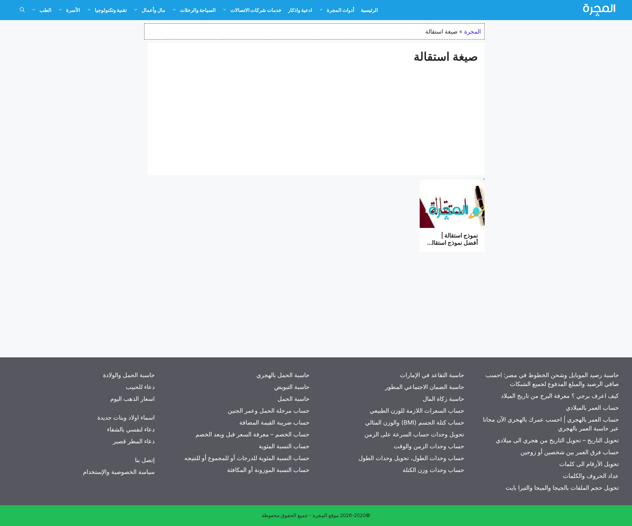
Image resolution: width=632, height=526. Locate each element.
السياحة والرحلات (198, 10)
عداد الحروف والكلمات (591, 475)
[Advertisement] (316, 116)
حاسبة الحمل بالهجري (282, 375)
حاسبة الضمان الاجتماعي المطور (424, 386)
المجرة (472, 31)
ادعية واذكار (300, 10)
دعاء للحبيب (140, 386)
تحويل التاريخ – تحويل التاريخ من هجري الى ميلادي (557, 440)
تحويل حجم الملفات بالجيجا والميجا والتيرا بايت (562, 487)
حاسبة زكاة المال (443, 398)
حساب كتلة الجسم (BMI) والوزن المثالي (414, 422)
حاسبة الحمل (293, 398)
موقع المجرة (326, 515)
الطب (45, 10)
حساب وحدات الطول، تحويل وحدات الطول (411, 458)
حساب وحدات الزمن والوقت (429, 446)
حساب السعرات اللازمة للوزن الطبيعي (417, 410)
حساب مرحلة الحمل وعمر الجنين (268, 410)
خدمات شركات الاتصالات (255, 10)
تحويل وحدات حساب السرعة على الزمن (414, 434)
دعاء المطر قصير (134, 441)
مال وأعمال (153, 10)
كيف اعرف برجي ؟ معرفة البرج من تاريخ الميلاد (560, 395)
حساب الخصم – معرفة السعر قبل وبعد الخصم (252, 434)
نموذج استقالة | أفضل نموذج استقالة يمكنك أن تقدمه (453, 242)
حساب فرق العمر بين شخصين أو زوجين (569, 452)
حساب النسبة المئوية (284, 446)
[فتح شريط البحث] (22, 10)
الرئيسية (369, 10)
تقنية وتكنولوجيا (111, 10)
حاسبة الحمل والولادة (129, 375)
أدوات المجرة (340, 10)
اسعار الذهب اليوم (132, 398)
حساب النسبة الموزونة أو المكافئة (268, 469)
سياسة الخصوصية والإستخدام (119, 471)
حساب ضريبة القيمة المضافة (274, 422)
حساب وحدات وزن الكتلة (433, 469)
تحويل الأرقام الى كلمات (589, 463)
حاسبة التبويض (291, 386)
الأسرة (73, 10)
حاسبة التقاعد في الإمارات (432, 375)
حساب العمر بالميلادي (592, 407)
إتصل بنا (145, 460)
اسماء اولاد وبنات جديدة (126, 417)
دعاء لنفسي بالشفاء (131, 429)
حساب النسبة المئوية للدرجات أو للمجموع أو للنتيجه (246, 458)
